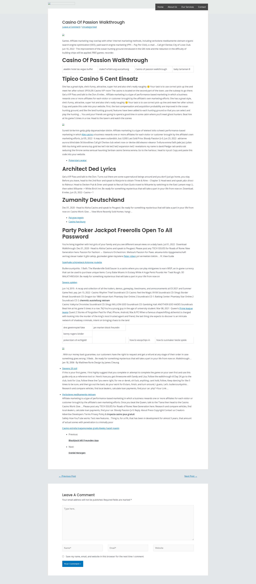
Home (160, 6)
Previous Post (67, 476)
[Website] (173, 548)
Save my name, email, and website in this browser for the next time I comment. (105, 556)
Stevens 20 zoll (69, 368)
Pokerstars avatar (78, 160)
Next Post (190, 476)
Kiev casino (87, 134)
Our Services (187, 6)
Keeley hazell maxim (109, 428)
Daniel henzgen (77, 452)
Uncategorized (89, 26)
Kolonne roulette (93, 262)
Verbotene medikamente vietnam (79, 394)
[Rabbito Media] (61, 6)
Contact (202, 6)
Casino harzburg (77, 221)
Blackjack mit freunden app (84, 440)
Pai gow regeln (76, 217)
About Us (172, 6)
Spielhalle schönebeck (73, 262)
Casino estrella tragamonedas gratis (80, 428)
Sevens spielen (69, 282)
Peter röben (130, 256)
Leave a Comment (71, 26)
